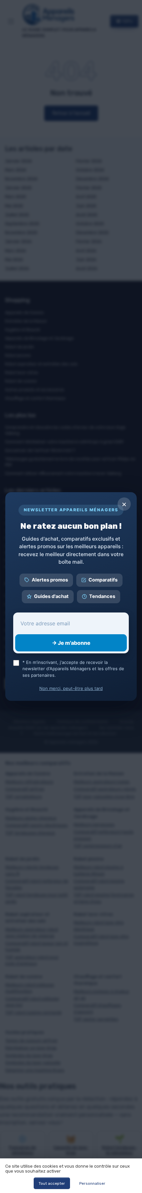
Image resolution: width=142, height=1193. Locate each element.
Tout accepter (52, 1183)
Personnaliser (92, 1183)
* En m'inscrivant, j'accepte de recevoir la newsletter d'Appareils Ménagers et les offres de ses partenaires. (73, 669)
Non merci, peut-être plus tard (71, 688)
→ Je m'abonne (71, 643)
